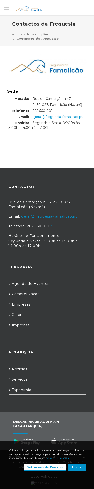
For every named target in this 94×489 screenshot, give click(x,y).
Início (17, 34)
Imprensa (20, 325)
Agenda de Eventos (30, 283)
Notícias (19, 369)
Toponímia (21, 390)
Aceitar (77, 467)
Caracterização (25, 294)
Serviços (19, 379)
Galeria (18, 315)
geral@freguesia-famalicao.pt (58, 117)
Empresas (21, 304)
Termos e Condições (57, 458)
